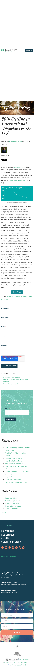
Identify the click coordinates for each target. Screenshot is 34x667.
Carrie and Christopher (13, 479)
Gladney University (11, 541)
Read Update (17, 292)
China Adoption (13, 506)
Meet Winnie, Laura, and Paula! (16, 482)
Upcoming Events (8, 557)
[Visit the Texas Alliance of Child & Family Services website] (17, 662)
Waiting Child (12, 503)
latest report (18, 167)
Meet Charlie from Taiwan (14, 461)
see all (3, 513)
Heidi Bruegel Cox (15, 141)
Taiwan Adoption (13, 501)
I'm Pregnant (7, 531)
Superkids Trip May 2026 (14, 458)
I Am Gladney (7, 534)
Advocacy (10, 296)
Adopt (5, 538)
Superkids (11, 498)
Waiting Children (13, 509)
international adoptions (17, 180)
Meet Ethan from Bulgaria (14, 464)
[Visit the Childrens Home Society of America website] (17, 647)
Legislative (18, 296)
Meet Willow (9, 477)
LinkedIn (11, 155)
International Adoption (11, 384)
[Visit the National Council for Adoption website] (17, 654)
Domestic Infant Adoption (12, 377)
